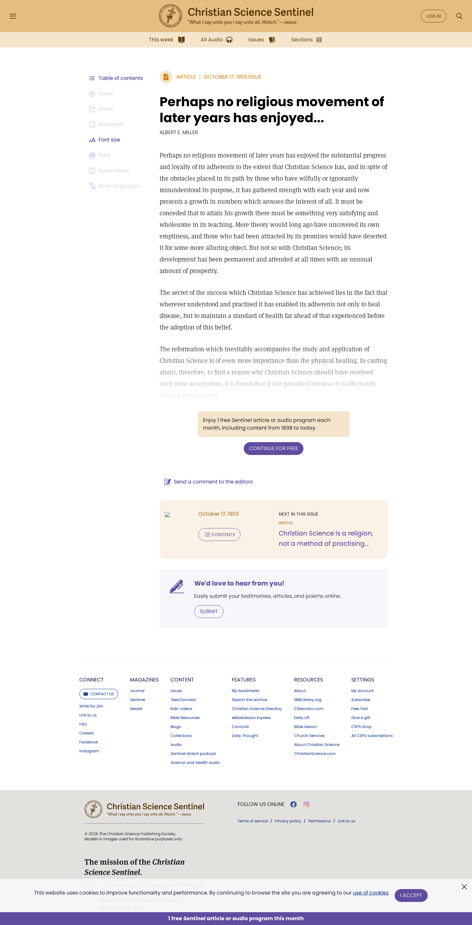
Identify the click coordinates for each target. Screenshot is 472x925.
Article (186, 77)
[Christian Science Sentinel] (236, 16)
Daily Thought (245, 736)
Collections (181, 736)
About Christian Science (316, 745)
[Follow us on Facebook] (293, 804)
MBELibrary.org (307, 700)
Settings (362, 679)
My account (362, 691)
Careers (86, 733)
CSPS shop (361, 727)
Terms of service (253, 821)
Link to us (88, 715)
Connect (91, 679)
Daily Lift (302, 718)
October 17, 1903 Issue (232, 77)
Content (182, 679)
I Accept (411, 895)
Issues (176, 691)
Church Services (309, 736)
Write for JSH (91, 706)
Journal (137, 691)
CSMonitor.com (308, 709)
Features (244, 679)
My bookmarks (245, 691)
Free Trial (359, 709)
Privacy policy (288, 821)
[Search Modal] (459, 16)
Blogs (175, 727)
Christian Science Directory (257, 709)
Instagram (89, 751)
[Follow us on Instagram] (306, 804)
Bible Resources (185, 718)
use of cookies (371, 892)
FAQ (83, 724)
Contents (223, 534)
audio (195, 763)
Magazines (144, 679)
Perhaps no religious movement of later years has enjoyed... (272, 110)
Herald (136, 709)
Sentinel (137, 700)
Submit (209, 611)
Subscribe (360, 700)
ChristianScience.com (315, 754)
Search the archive (249, 700)
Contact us (102, 694)
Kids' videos (181, 709)
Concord (240, 727)
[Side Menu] (13, 16)
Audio (176, 745)
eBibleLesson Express (251, 718)
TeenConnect (183, 700)
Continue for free (273, 448)
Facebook (88, 742)
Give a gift (360, 718)
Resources (308, 679)
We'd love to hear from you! (239, 583)
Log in (433, 16)
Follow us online (261, 804)
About (300, 691)
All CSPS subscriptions (372, 736)
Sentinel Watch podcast (193, 754)
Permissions (319, 821)
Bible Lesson (305, 727)
